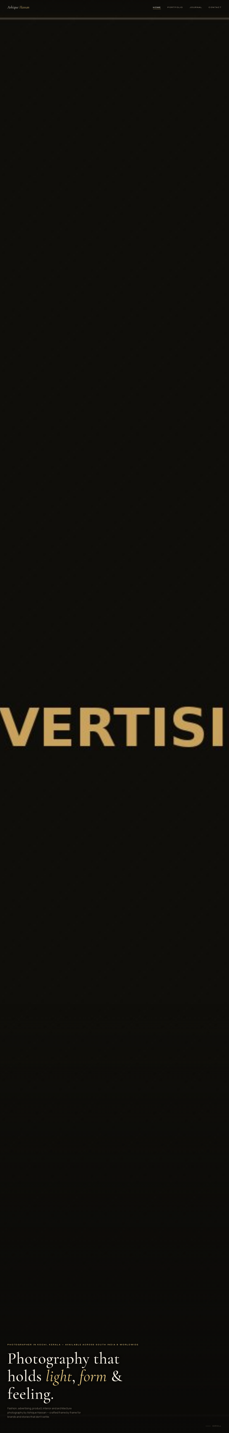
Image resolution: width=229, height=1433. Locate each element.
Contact (215, 7)
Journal (196, 7)
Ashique (18, 7)
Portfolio (175, 7)
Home (157, 7)
